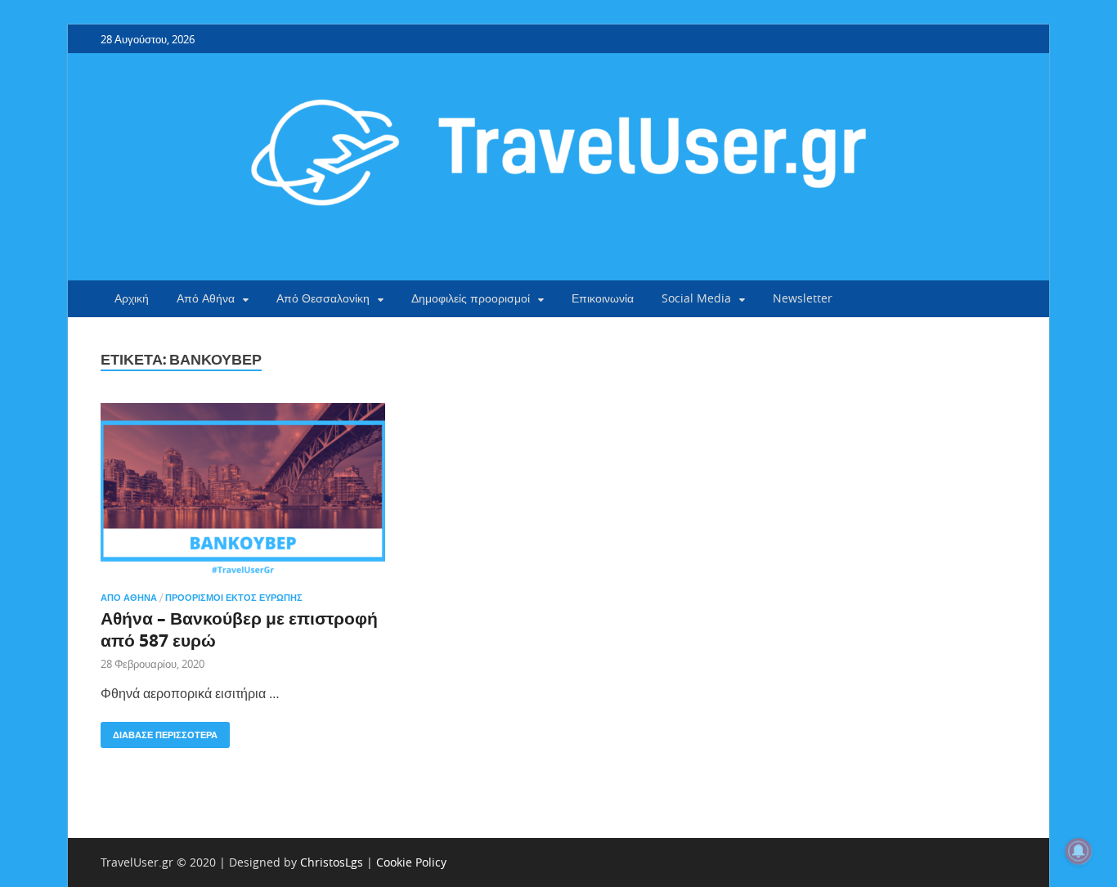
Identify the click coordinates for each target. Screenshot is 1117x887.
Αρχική (131, 298)
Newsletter (802, 298)
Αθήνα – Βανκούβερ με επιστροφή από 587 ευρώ (239, 629)
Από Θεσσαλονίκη (323, 298)
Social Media (696, 298)
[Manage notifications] (1078, 851)
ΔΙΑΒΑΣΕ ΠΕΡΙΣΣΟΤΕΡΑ (159, 731)
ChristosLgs (331, 862)
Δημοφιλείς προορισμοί (470, 298)
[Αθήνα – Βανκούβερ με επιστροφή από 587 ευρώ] (243, 491)
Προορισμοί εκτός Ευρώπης (234, 597)
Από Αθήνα (206, 298)
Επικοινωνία (603, 298)
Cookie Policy (411, 862)
